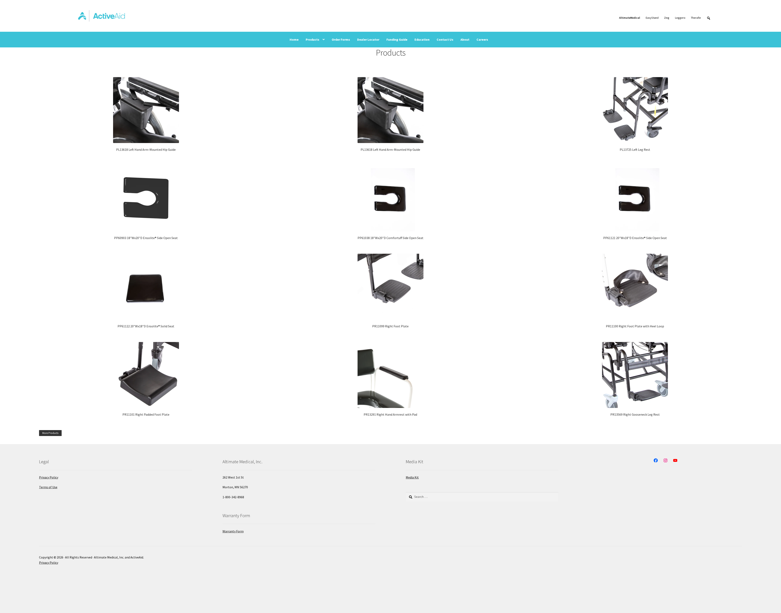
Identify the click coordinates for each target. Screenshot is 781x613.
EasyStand (652, 18)
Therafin (696, 18)
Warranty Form (233, 531)
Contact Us (445, 39)
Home (294, 39)
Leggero (680, 18)
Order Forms (341, 39)
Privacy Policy (48, 477)
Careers (482, 39)
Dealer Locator (368, 39)
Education (422, 39)
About (464, 39)
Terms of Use (48, 487)
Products (312, 39)
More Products (50, 433)
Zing (666, 18)
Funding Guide (396, 39)
